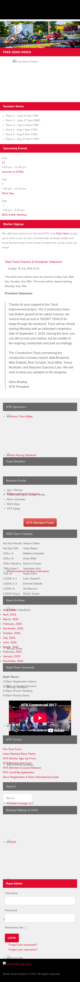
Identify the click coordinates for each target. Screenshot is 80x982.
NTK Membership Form (17, 763)
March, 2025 (10, 647)
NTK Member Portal (40, 522)
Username (11, 893)
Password (11, 910)
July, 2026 (9, 609)
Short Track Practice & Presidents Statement (33, 261)
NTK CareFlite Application (18, 772)
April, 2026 (9, 614)
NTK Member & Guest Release (22, 767)
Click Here (62, 233)
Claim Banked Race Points (19, 753)
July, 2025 (9, 637)
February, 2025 (12, 651)
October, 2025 (11, 633)
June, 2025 (10, 642)
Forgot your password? (22, 944)
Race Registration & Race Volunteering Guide (31, 777)
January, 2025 (11, 656)
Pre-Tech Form (12, 749)
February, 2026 (12, 623)
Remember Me (14, 927)
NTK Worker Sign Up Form (19, 758)
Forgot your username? (23, 949)
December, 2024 (13, 660)
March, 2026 (10, 619)
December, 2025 (13, 628)
